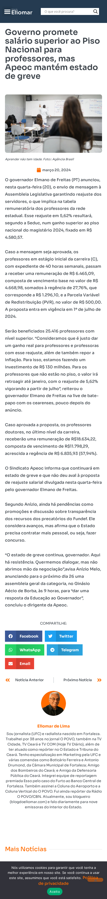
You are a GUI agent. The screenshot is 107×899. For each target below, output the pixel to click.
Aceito (55, 892)
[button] (7, 11)
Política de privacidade (68, 880)
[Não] (95, 880)
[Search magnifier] (95, 11)
